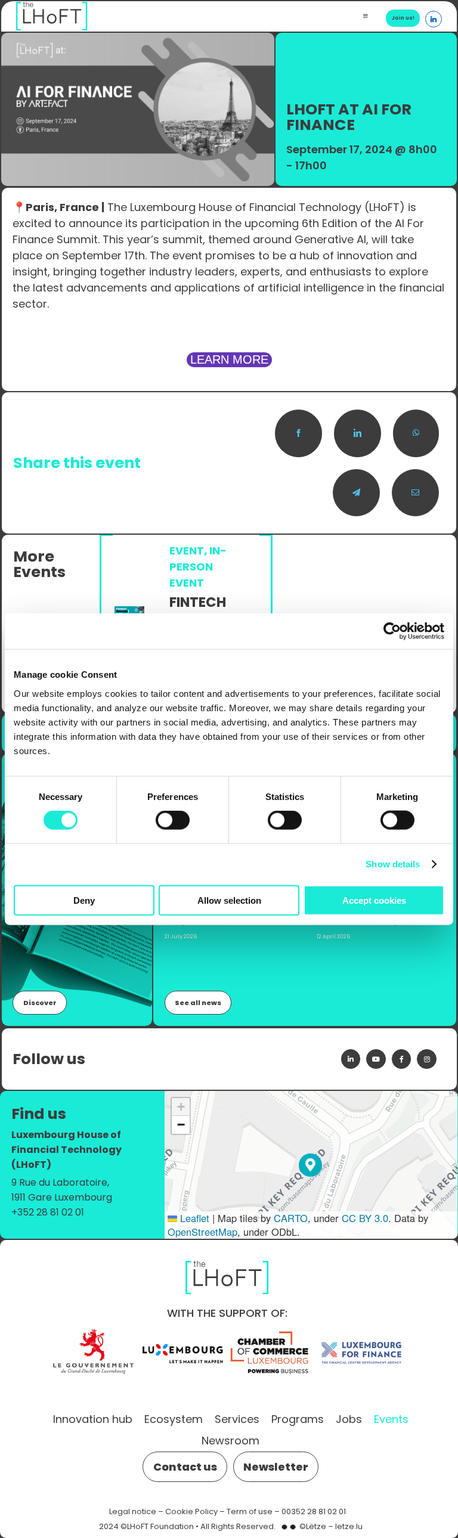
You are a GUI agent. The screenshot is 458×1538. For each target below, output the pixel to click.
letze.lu (349, 1526)
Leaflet (193, 1218)
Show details (393, 864)
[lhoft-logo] (227, 1258)
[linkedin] (350, 1058)
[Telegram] (356, 492)
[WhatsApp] (416, 433)
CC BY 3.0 (365, 1218)
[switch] (173, 820)
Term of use (250, 1511)
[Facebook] (298, 433)
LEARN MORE (229, 359)
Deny (84, 900)
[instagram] (426, 1058)
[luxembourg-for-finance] (361, 1331)
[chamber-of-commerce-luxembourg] (272, 1331)
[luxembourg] (182, 1331)
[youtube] (375, 1058)
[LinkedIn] (357, 433)
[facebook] (401, 1058)
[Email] (415, 492)
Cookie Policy (191, 1511)
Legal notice (132, 1511)
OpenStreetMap (202, 1231)
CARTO (291, 1218)
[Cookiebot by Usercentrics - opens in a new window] (392, 631)
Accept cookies (374, 900)
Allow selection (229, 900)
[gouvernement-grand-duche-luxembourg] (93, 1331)
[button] (310, 1165)
